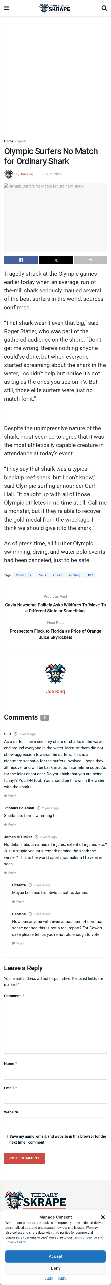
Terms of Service (85, 1237)
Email (10, 1087)
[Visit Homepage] (55, 8)
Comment (14, 995)
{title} (49, 1278)
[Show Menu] (6, 8)
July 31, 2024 (52, 174)
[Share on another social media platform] (90, 260)
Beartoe (19, 914)
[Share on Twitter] (56, 260)
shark (57, 575)
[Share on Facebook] (21, 260)
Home (8, 141)
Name (11, 1063)
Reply (12, 795)
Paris (42, 575)
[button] (103, 1217)
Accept (56, 1256)
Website (11, 1112)
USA (90, 575)
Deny (55, 1268)
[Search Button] (104, 8)
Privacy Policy (15, 1242)
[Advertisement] (55, 74)
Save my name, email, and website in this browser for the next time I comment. (57, 1139)
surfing (74, 575)
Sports (22, 141)
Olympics (24, 575)
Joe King (26, 174)
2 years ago (27, 734)
